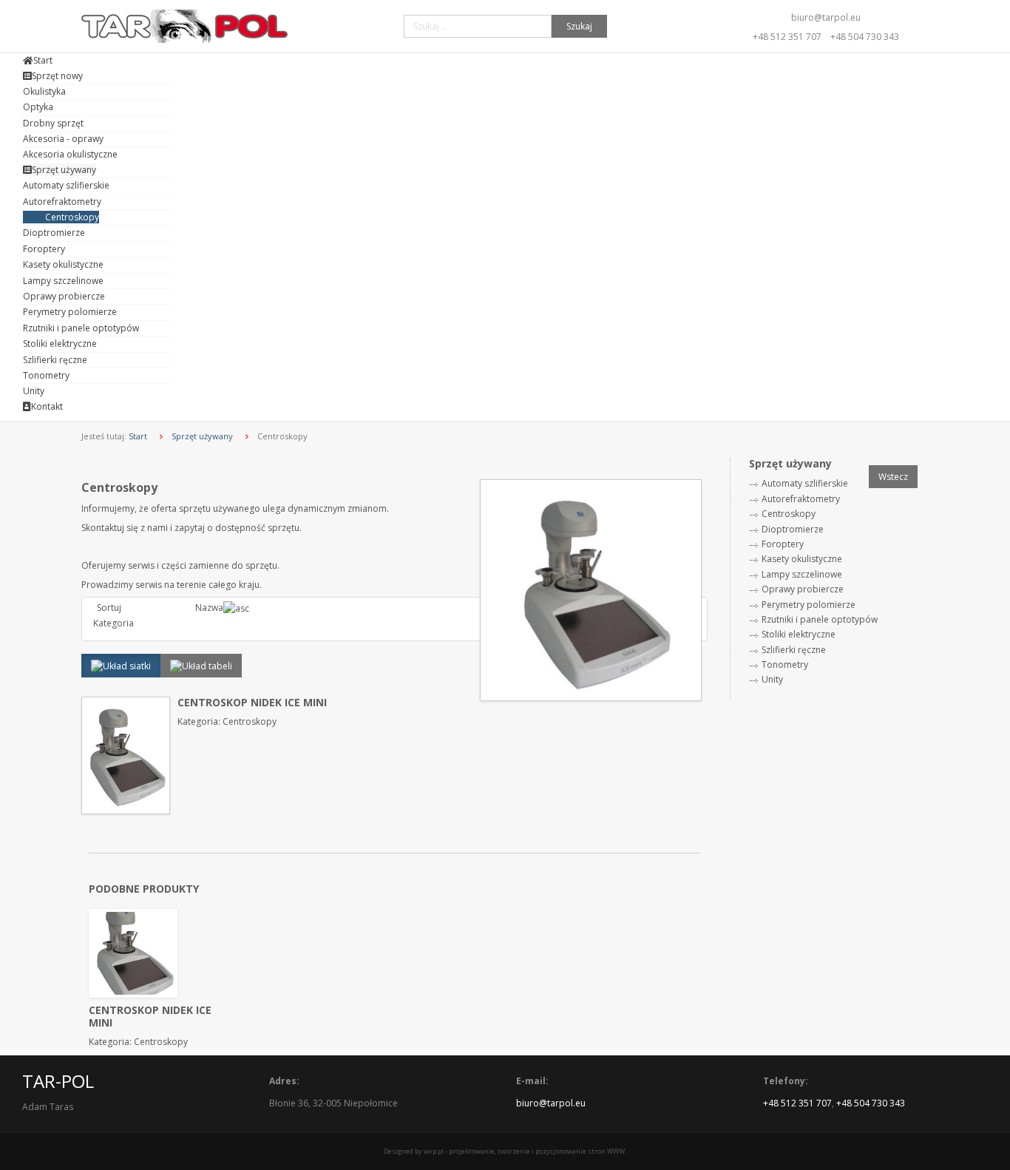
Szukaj (579, 26)
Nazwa (209, 607)
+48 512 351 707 (787, 36)
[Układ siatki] (120, 665)
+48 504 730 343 (864, 36)
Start (138, 436)
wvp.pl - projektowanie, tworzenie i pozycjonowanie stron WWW (524, 1151)
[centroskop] (591, 589)
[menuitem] (37, 60)
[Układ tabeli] (201, 665)
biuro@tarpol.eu (826, 17)
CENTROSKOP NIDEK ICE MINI (252, 702)
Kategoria (113, 623)
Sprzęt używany (202, 436)
